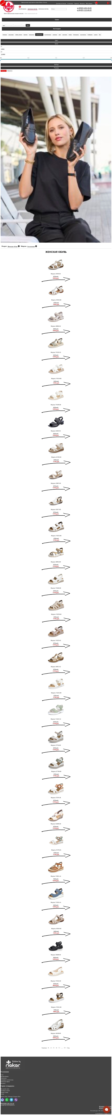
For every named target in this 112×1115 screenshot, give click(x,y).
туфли (70, 34)
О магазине (70, 3)
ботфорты (90, 34)
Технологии (4, 1078)
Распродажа (22, 9)
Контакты (82, 3)
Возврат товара (4, 1092)
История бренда (4, 1076)
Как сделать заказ (5, 1089)
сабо (60, 34)
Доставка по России (61, 3)
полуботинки (47, 34)
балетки (25, 34)
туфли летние (18, 34)
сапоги (95, 34)
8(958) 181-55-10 (8, 1103)
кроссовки (11, 34)
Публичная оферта (5, 1081)
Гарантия (76, 3)
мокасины (31, 34)
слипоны (55, 34)
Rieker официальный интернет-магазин (13, 13)
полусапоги (83, 34)
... (61, 1048)
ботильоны (76, 34)
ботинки (5, 34)
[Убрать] (19, 246)
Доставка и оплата (5, 1090)
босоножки (39, 34)
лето (4, 25)
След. (68, 1048)
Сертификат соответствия (7, 1080)
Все (28, 25)
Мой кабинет (89, 3)
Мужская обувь (43, 9)
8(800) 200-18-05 (85, 8)
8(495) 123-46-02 (85, 10)
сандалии (64, 34)
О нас (2, 1074)
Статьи (2, 1094)
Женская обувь (32, 9)
